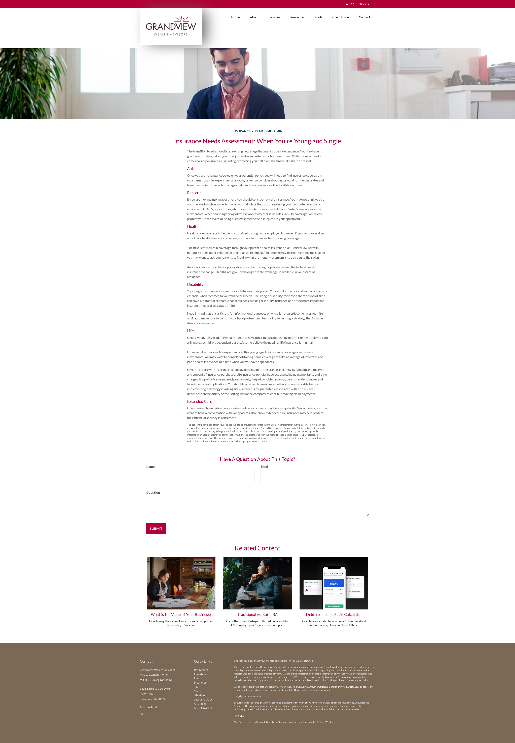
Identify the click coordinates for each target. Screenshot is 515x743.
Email (265, 466)
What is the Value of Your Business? (181, 614)
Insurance (200, 682)
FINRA (298, 702)
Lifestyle (199, 695)
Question (153, 492)
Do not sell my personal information (312, 690)
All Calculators (203, 708)
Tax (196, 686)
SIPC (308, 702)
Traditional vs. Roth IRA (257, 614)
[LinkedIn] (147, 4)
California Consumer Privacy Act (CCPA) (338, 686)
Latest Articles (203, 699)
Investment (201, 674)
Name (150, 466)
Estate (198, 678)
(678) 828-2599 (359, 4)
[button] (254, 17)
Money (198, 691)
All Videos (200, 703)
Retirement (201, 669)
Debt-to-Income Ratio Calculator (334, 614)
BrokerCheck (307, 660)
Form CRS (239, 715)
